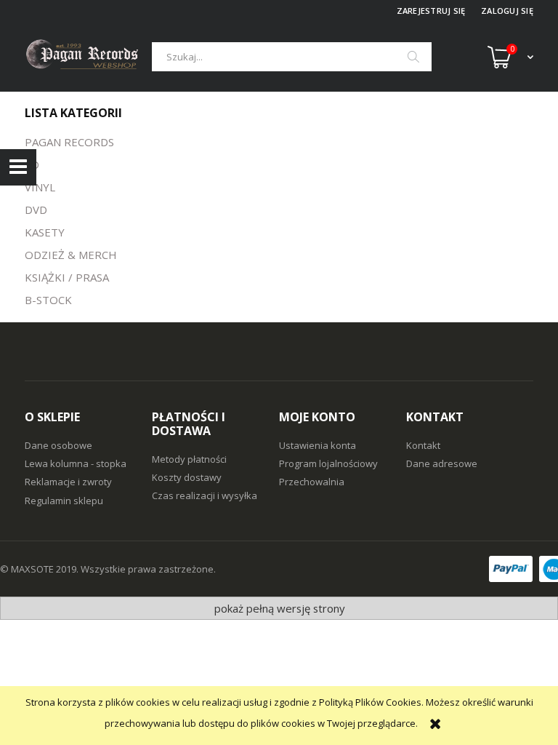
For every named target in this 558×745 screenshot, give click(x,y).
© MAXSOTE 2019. (40, 568)
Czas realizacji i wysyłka (204, 495)
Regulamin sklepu (64, 500)
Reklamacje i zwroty (68, 481)
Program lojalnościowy (328, 463)
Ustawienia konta (317, 445)
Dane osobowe (58, 445)
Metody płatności (189, 459)
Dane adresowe (441, 463)
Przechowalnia (311, 481)
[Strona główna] (88, 56)
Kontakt (423, 445)
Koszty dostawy (187, 477)
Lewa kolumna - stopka (75, 463)
